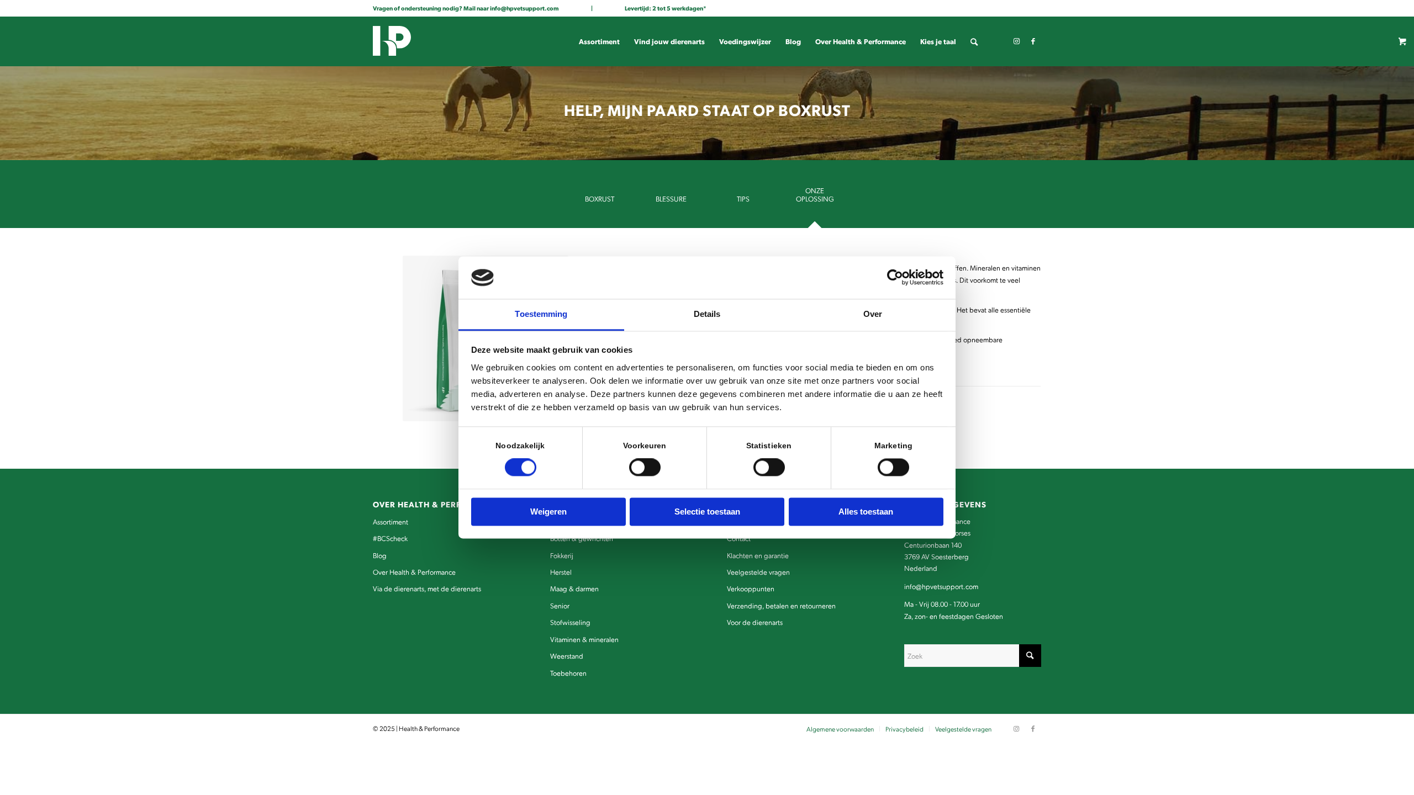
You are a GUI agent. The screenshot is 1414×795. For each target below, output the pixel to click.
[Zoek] (974, 41)
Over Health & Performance (414, 571)
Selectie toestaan (707, 511)
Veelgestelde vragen (758, 571)
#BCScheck (390, 538)
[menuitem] (599, 41)
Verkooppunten (750, 588)
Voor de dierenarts (755, 622)
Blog (380, 555)
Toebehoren (568, 672)
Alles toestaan (865, 511)
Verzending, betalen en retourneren (781, 605)
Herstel (561, 571)
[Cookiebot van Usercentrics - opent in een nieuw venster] (895, 277)
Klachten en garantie (758, 555)
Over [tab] (872, 314)
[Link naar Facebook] (1033, 41)
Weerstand (566, 655)
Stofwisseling (570, 622)
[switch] (645, 467)
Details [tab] (707, 314)
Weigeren (548, 511)
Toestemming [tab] (541, 314)
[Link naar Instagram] (1016, 41)
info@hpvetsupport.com (524, 8)
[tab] (599, 202)
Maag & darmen (574, 588)
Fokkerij (561, 555)
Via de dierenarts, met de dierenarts (427, 588)
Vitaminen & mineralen (584, 639)
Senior (559, 605)
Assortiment (390, 521)
